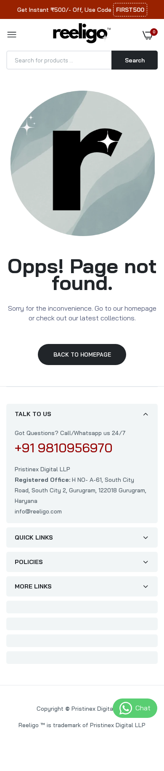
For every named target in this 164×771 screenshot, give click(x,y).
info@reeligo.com (38, 511)
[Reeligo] (80, 34)
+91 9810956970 (64, 448)
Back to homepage (82, 354)
